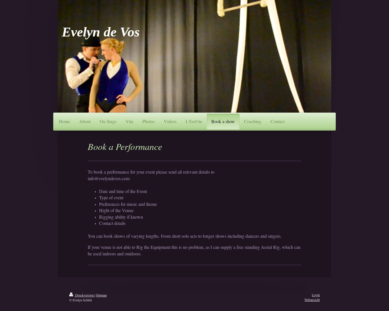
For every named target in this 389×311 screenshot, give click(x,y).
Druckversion (84, 295)
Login (316, 294)
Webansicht (312, 299)
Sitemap (101, 295)
